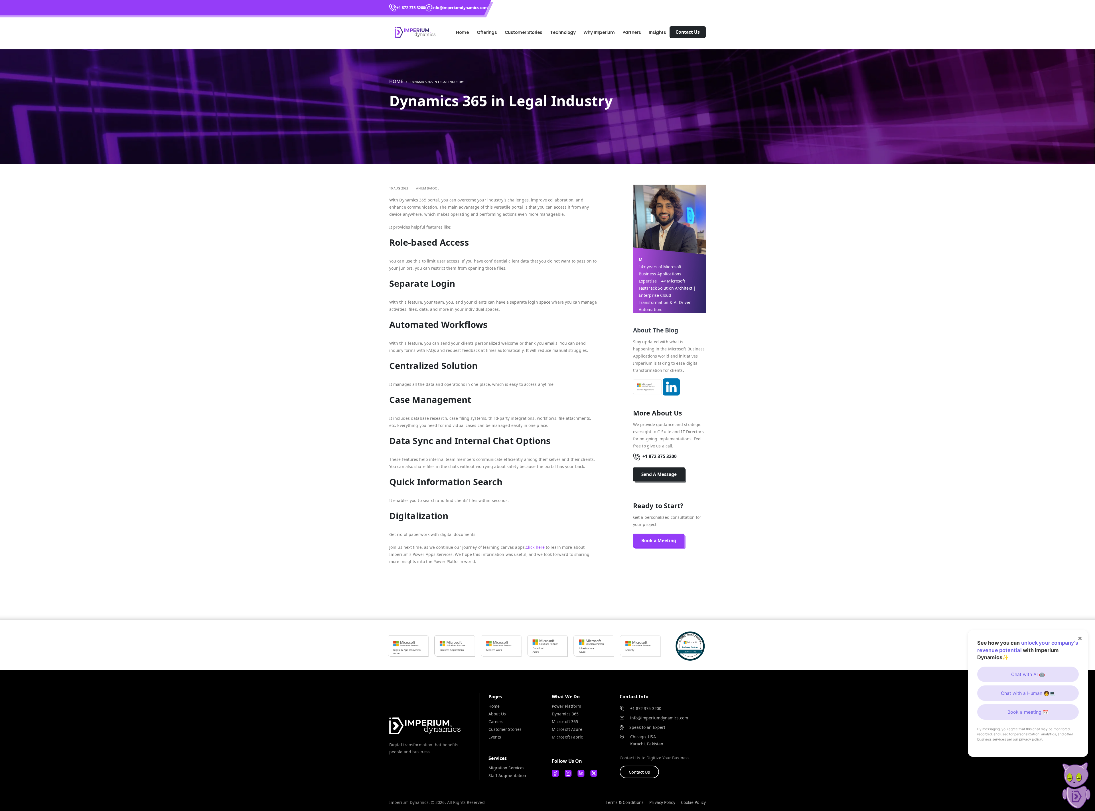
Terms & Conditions (625, 802)
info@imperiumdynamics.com (460, 7)
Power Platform (566, 706)
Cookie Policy (693, 802)
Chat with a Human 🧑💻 (1028, 693)
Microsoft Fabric (567, 737)
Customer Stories (505, 729)
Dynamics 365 (565, 714)
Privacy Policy (662, 802)
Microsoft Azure (567, 729)
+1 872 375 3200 (410, 7)
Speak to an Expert (647, 727)
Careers (496, 721)
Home (462, 32)
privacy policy (1030, 739)
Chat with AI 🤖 (1028, 674)
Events (494, 737)
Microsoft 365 (565, 721)
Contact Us (639, 772)
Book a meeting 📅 (1028, 712)
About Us (497, 714)
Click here (536, 547)
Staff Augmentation (507, 775)
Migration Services (506, 767)
